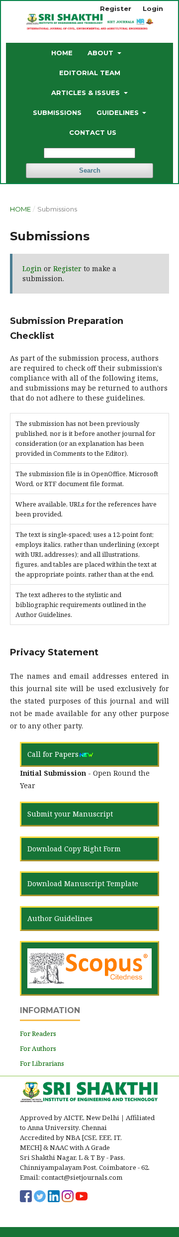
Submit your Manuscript (70, 814)
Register (115, 8)
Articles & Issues (86, 93)
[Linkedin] (54, 1195)
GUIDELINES (118, 112)
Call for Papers (53, 754)
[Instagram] (68, 1195)
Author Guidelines (59, 918)
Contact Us (92, 132)
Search (89, 170)
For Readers (38, 1033)
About (101, 53)
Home (62, 53)
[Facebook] (26, 1195)
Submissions (57, 112)
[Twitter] (40, 1195)
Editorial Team (89, 73)
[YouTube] (82, 1195)
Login (153, 8)
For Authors (38, 1048)
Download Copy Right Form (74, 848)
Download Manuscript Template (82, 883)
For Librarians (42, 1063)
